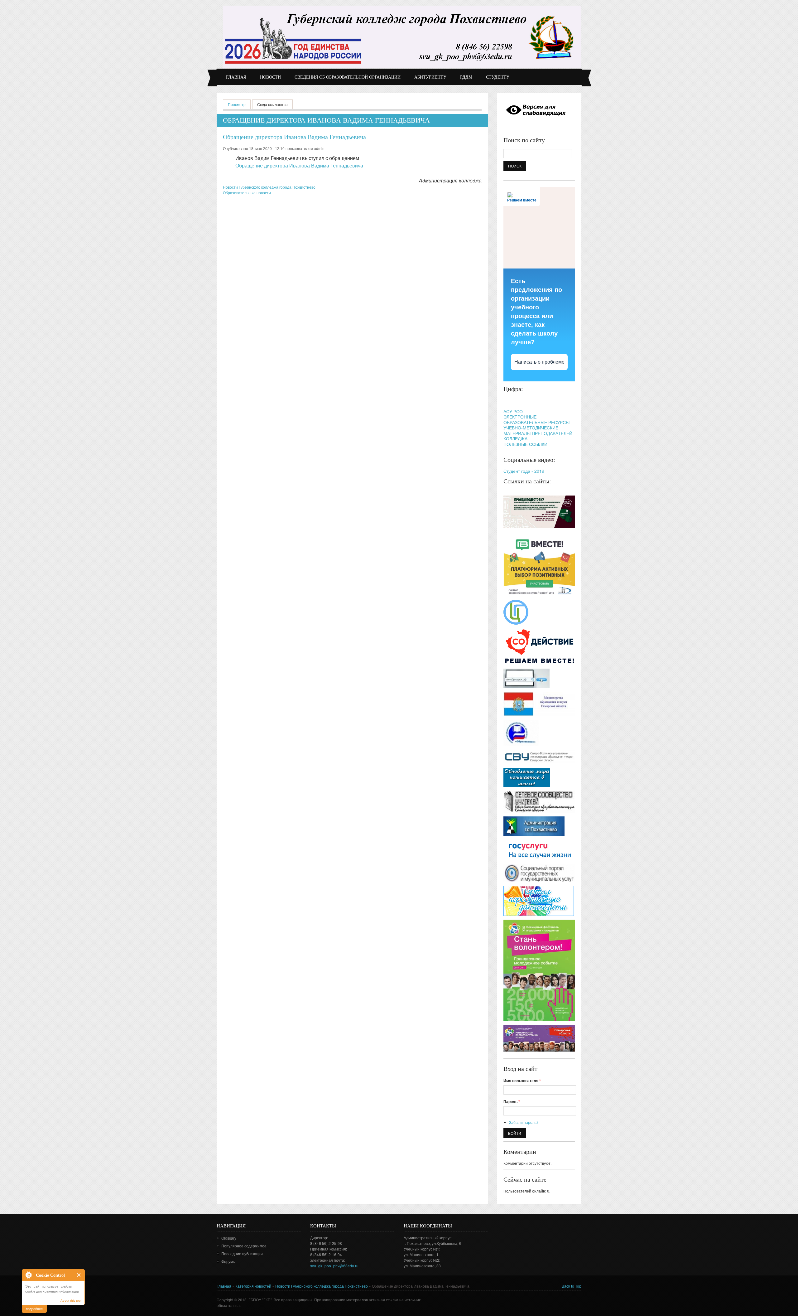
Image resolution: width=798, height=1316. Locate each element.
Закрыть (79, 1275)
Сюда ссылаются (272, 104)
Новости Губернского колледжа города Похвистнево (269, 187)
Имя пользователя (522, 1080)
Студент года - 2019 (523, 471)
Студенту (497, 77)
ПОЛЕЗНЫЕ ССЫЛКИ (525, 444)
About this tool (70, 1300)
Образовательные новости (247, 192)
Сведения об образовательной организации (348, 77)
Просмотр (239, 104)
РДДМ (466, 77)
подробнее (34, 1308)
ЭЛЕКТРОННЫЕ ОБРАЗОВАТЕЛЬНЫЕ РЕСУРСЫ (536, 419)
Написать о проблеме (539, 362)
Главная (236, 77)
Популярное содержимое (244, 1245)
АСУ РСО (513, 411)
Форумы (228, 1261)
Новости (270, 77)
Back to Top (571, 1286)
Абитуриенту (430, 77)
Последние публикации (242, 1253)
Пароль (511, 1101)
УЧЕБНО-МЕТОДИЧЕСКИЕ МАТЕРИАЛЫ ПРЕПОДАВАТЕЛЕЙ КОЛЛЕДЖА (537, 433)
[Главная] (402, 37)
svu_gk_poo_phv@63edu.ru (334, 1265)
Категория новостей (253, 1286)
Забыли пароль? (524, 1122)
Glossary (228, 1238)
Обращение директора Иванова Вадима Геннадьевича (294, 136)
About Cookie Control (28, 1275)
